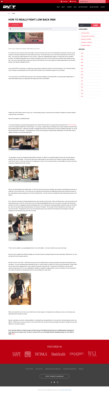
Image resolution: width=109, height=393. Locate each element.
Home (9, 13)
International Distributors (69, 369)
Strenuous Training (40, 28)
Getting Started (82, 6)
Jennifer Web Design (65, 390)
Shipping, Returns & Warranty (53, 369)
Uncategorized (15, 28)
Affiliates (81, 369)
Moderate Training (32, 28)
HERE (13, 334)
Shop (58, 6)
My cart (74, 1)
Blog (75, 6)
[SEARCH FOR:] (85, 25)
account (65, 1)
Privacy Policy (29, 369)
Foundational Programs (23, 28)
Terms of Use (39, 369)
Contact (103, 6)
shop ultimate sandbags (54, 376)
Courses (69, 6)
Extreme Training (48, 28)
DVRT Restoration (71, 124)
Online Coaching (94, 6)
